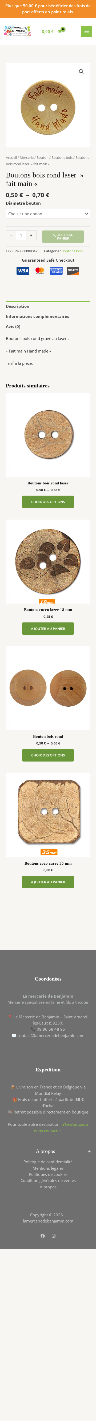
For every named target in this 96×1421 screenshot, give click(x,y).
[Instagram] (53, 1236)
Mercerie (27, 157)
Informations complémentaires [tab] (37, 316)
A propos (48, 1186)
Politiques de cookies (48, 1174)
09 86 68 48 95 (51, 1029)
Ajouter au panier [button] (48, 628)
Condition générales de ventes (48, 1180)
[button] (81, 71)
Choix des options (48, 501)
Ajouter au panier (63, 236)
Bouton (43, 157)
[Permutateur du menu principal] (86, 31)
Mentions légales (48, 1168)
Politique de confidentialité (48, 1161)
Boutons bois (62, 157)
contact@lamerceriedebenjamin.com (51, 1035)
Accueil (11, 157)
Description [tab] (17, 306)
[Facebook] (43, 1236)
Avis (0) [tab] (13, 326)
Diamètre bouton (23, 203)
